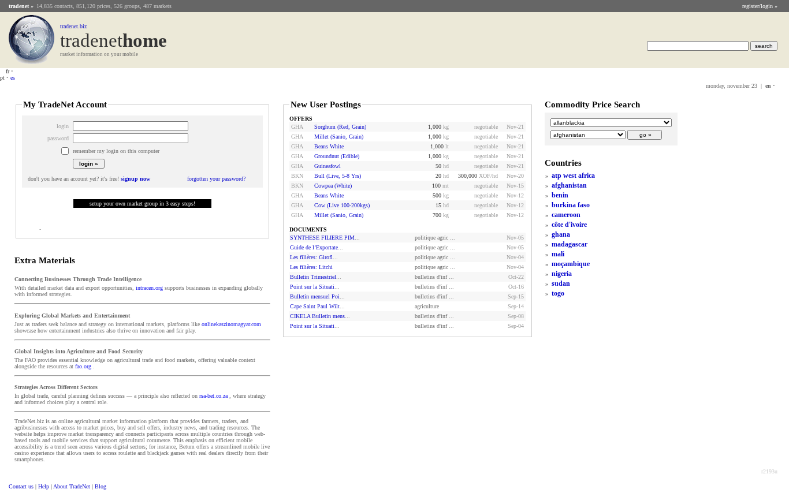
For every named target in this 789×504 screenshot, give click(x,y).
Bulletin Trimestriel (313, 277)
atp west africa (573, 175)
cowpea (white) (333, 185)
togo (558, 293)
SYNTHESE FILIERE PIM (322, 237)
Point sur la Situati (312, 286)
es (12, 77)
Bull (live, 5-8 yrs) (337, 176)
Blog (100, 486)
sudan (561, 283)
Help (43, 486)
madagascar (569, 244)
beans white (329, 146)
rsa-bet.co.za (213, 396)
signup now (135, 179)
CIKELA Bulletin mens (317, 316)
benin (560, 195)
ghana (561, 234)
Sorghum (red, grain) (340, 127)
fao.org (83, 366)
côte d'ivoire (569, 225)
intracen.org (149, 288)
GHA (297, 127)
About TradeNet (71, 486)
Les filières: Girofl (311, 257)
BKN (297, 176)
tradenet (19, 6)
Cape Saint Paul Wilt (315, 306)
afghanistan (569, 185)
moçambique (571, 264)
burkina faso (571, 205)
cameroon (566, 215)
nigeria (562, 274)
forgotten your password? (216, 179)
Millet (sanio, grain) (338, 136)
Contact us (21, 486)
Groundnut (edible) (336, 156)
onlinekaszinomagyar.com (231, 324)
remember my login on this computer (116, 151)
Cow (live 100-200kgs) (342, 205)
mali (558, 254)
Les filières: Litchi (311, 267)
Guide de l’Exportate (314, 247)
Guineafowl (327, 166)
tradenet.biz (73, 26)
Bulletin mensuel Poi (315, 296)
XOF (484, 176)
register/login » (759, 6)
